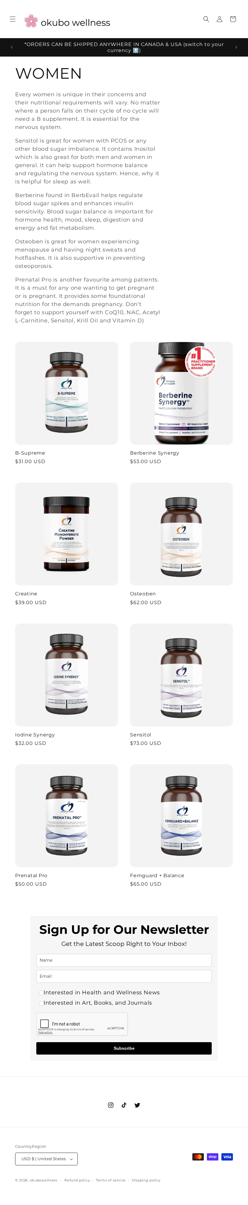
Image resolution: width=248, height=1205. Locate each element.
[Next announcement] (236, 47)
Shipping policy (146, 1180)
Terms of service (111, 1180)
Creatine (26, 594)
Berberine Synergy (154, 453)
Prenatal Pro (31, 875)
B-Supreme (30, 453)
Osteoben (143, 594)
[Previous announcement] (11, 47)
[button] (12, 19)
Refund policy (77, 1180)
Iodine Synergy (35, 735)
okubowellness (43, 1180)
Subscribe (124, 1048)
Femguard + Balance (157, 875)
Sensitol (140, 735)
